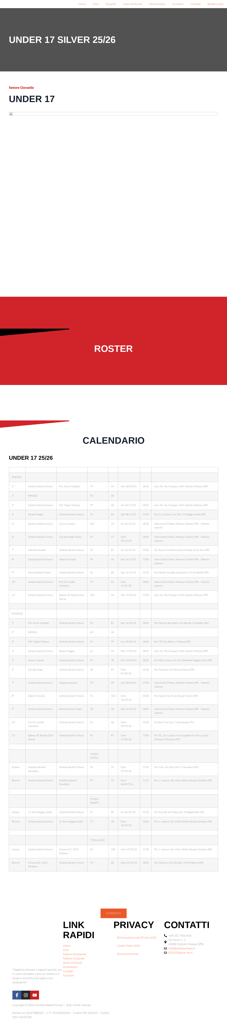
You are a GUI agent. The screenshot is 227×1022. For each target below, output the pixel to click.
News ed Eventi (132, 4)
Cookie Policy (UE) (128, 945)
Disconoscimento (128, 954)
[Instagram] (25, 995)
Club (96, 4)
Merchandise (157, 4)
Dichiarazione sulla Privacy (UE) (136, 937)
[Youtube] (34, 995)
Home (82, 4)
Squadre (111, 4)
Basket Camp (215, 4)
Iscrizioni (177, 4)
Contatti (195, 4)
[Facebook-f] (16, 995)
